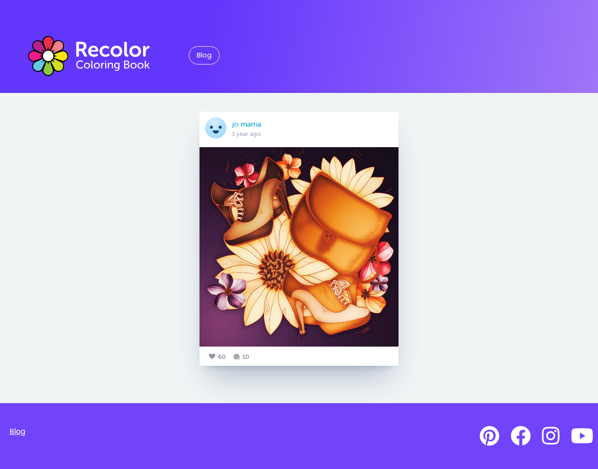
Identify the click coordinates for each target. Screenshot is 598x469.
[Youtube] (582, 436)
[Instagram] (551, 436)
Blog (204, 55)
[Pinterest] (489, 436)
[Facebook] (521, 436)
